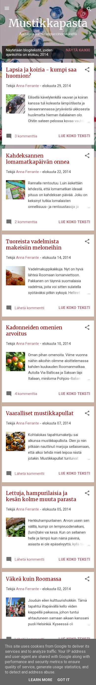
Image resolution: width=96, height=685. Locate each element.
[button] (87, 70)
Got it (63, 680)
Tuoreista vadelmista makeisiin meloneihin (34, 244)
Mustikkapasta (48, 23)
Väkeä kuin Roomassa (33, 579)
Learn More (40, 680)
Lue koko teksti (74, 136)
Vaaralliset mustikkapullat (40, 413)
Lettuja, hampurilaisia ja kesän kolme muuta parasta (41, 496)
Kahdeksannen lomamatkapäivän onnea (37, 159)
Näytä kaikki (78, 50)
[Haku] (89, 9)
